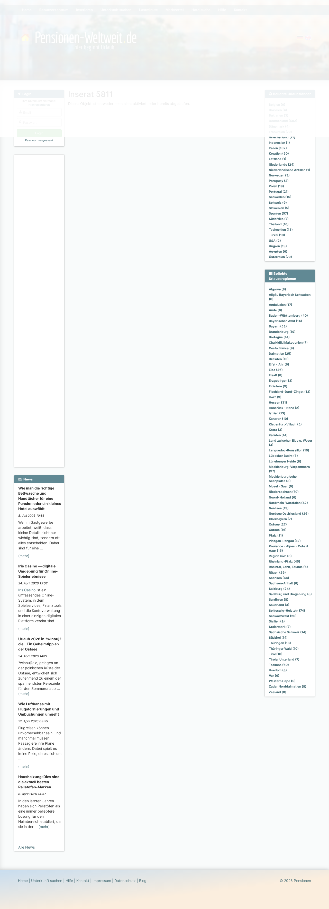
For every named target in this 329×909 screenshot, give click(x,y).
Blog (143, 880)
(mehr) (23, 556)
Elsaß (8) (275, 375)
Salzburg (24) (279, 589)
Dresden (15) (279, 359)
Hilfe (69, 880)
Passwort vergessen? (39, 140)
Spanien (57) (278, 213)
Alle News (26, 847)
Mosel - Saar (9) (281, 486)
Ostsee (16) (278, 530)
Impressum (102, 880)
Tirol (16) (275, 654)
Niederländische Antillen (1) (289, 170)
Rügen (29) (277, 572)
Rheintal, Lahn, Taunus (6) (288, 567)
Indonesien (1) (279, 143)
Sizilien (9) (277, 621)
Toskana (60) (279, 665)
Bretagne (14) (279, 337)
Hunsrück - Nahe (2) (284, 408)
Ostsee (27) (278, 524)
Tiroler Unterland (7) (284, 659)
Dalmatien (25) (280, 353)
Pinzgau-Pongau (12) (285, 541)
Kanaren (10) (278, 419)
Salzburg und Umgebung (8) (290, 594)
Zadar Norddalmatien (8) (287, 686)
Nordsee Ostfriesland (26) (289, 513)
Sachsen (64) (279, 578)
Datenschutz (125, 880)
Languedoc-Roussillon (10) (289, 450)
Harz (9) (275, 397)
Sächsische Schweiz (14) (287, 632)
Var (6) (274, 676)
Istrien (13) (277, 413)
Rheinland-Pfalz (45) (284, 561)
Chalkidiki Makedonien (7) (288, 342)
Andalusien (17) (280, 305)
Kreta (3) (275, 430)
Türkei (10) (277, 235)
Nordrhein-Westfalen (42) (288, 503)
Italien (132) (278, 148)
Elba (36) (276, 370)
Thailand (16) (279, 224)
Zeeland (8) (277, 692)
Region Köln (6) (280, 556)
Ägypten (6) (278, 251)
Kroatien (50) (279, 153)
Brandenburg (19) (282, 332)
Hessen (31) (278, 402)
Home (23, 880)
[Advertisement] (40, 234)
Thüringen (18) (280, 643)
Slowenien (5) (279, 208)
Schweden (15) (280, 197)
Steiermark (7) (280, 627)
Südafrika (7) (279, 219)
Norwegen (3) (279, 175)
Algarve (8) (277, 289)
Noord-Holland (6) (282, 497)
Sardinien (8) (278, 599)
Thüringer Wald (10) (284, 648)
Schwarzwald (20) (283, 616)
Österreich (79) (280, 257)
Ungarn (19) (278, 246)
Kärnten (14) (278, 435)
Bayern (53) (278, 326)
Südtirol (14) (278, 637)
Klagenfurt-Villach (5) (285, 424)
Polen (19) (276, 186)
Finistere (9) (278, 386)
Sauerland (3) (279, 605)
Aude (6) (275, 310)
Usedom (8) (278, 670)
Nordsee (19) (279, 508)
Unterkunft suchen (46, 880)
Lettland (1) (277, 159)
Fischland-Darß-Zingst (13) (289, 392)
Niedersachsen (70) (284, 492)
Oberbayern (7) (280, 519)
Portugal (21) (279, 191)
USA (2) (275, 241)
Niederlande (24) (282, 164)
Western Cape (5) (282, 681)
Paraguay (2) (279, 181)
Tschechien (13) (281, 229)
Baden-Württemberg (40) (288, 315)
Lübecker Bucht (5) (283, 456)
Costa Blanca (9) (281, 348)
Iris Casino (26, 590)
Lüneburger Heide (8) (285, 461)
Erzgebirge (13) (281, 380)
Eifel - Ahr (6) (279, 364)
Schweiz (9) (278, 202)
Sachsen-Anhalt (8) (283, 583)
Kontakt (82, 880)
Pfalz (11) (276, 535)
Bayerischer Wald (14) (285, 321)
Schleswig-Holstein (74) (287, 610)
